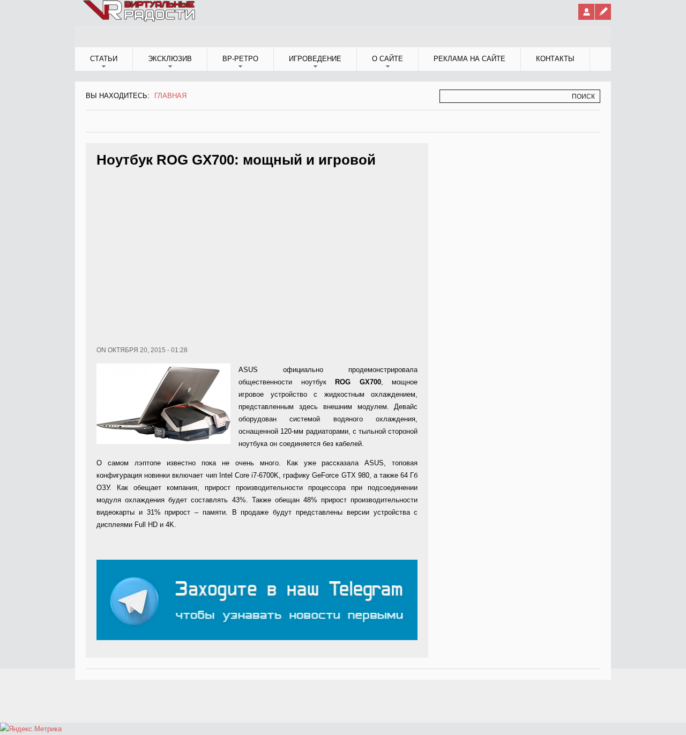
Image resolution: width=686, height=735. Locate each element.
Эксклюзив (170, 59)
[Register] (603, 12)
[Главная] (140, 19)
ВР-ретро (240, 59)
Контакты (555, 59)
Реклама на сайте (469, 59)
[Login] (586, 12)
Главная (170, 96)
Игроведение (315, 59)
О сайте (387, 59)
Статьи (103, 59)
